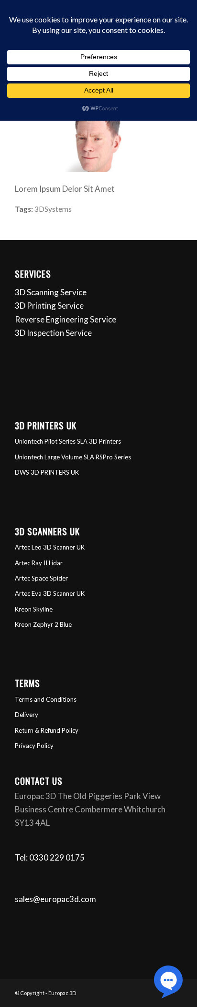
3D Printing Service (49, 306)
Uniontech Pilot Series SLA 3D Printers (68, 441)
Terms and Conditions (46, 699)
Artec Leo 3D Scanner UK (50, 547)
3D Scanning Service (51, 292)
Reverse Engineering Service (65, 319)
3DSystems (53, 209)
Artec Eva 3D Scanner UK (50, 593)
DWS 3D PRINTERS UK (47, 472)
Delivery (26, 714)
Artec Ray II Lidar (39, 563)
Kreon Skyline (34, 609)
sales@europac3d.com (55, 899)
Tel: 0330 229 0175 (50, 857)
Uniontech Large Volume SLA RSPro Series (73, 457)
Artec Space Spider (41, 578)
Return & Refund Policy (46, 730)
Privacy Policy (34, 745)
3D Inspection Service (53, 333)
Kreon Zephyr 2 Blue (43, 624)
